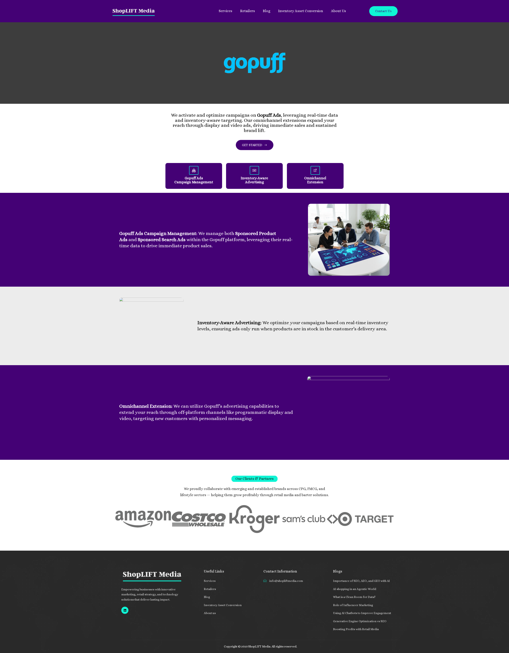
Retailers (247, 11)
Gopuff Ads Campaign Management (193, 180)
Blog (266, 11)
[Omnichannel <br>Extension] (315, 170)
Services (225, 11)
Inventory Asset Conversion (300, 11)
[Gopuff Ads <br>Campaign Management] (193, 170)
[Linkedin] (124, 610)
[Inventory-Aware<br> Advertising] (254, 170)
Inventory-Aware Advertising (254, 180)
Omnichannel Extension (315, 180)
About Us (338, 11)
